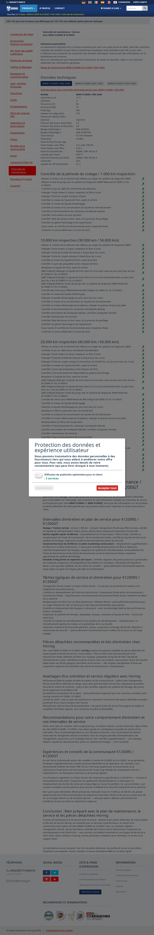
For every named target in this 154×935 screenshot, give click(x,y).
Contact (60, 8)
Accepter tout (107, 488)
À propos (45, 8)
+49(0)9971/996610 (16, 2)
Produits (28, 8)
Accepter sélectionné (44, 488)
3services (51, 478)
